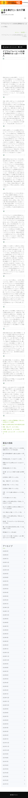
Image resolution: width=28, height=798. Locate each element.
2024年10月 (6, 615)
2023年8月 (5, 667)
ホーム (17, 32)
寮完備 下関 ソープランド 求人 (11, 484)
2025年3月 (5, 596)
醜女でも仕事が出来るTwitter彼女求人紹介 (14, 424)
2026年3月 (5, 551)
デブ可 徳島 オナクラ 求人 (9, 497)
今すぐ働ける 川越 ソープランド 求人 (12, 512)
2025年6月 (5, 585)
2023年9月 (5, 664)
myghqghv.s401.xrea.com (10, 47)
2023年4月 (5, 682)
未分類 (23, 32)
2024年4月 (5, 637)
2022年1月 (5, 739)
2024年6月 (5, 630)
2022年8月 (5, 712)
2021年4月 (5, 772)
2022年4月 (5, 727)
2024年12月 (6, 607)
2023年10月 (6, 660)
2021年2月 (5, 780)
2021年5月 (5, 769)
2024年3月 (5, 641)
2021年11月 (6, 746)
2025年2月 (5, 600)
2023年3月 (5, 686)
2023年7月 (5, 671)
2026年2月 (5, 555)
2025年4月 (5, 592)
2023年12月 (6, 652)
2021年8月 (5, 757)
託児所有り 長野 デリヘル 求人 (11, 477)
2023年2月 (5, 690)
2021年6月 (5, 765)
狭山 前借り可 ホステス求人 (11, 481)
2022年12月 (6, 697)
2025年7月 (5, 581)
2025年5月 (5, 588)
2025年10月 (6, 570)
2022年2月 (5, 735)
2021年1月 (5, 784)
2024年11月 (6, 611)
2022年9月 (5, 709)
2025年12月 (6, 562)
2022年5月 (5, 724)
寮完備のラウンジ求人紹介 (9, 532)
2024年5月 (5, 633)
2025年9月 (5, 573)
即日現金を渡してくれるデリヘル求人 (12, 459)
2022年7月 (5, 716)
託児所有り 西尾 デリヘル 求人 (11, 488)
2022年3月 (5, 731)
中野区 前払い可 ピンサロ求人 (11, 429)
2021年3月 (5, 776)
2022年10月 (6, 705)
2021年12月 (6, 742)
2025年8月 (5, 577)
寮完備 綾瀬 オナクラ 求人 (9, 468)
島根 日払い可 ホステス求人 (11, 427)
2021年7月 (5, 761)
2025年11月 (6, 566)
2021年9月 (5, 754)
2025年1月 (5, 603)
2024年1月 (5, 648)
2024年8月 (5, 622)
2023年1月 (5, 694)
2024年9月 (5, 618)
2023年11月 (6, 656)
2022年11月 (6, 701)
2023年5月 (5, 679)
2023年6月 (5, 675)
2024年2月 (5, 645)
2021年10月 (6, 750)
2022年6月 (5, 720)
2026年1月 (5, 558)
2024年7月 (5, 626)
